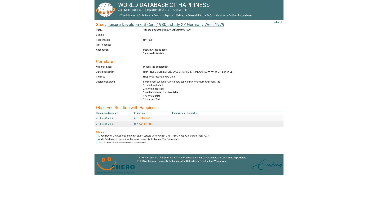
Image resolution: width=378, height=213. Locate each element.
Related (180, 15)
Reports (168, 15)
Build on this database (240, 15)
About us (220, 15)
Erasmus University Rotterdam (163, 161)
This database (127, 15)
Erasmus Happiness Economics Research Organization (217, 157)
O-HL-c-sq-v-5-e (105, 118)
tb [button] (135, 123)
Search (157, 15)
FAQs (209, 15)
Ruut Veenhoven (217, 161)
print (279, 22)
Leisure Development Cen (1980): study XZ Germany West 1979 (165, 24)
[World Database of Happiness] (106, 10)
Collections (144, 15)
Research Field (195, 15)
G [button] (135, 118)
